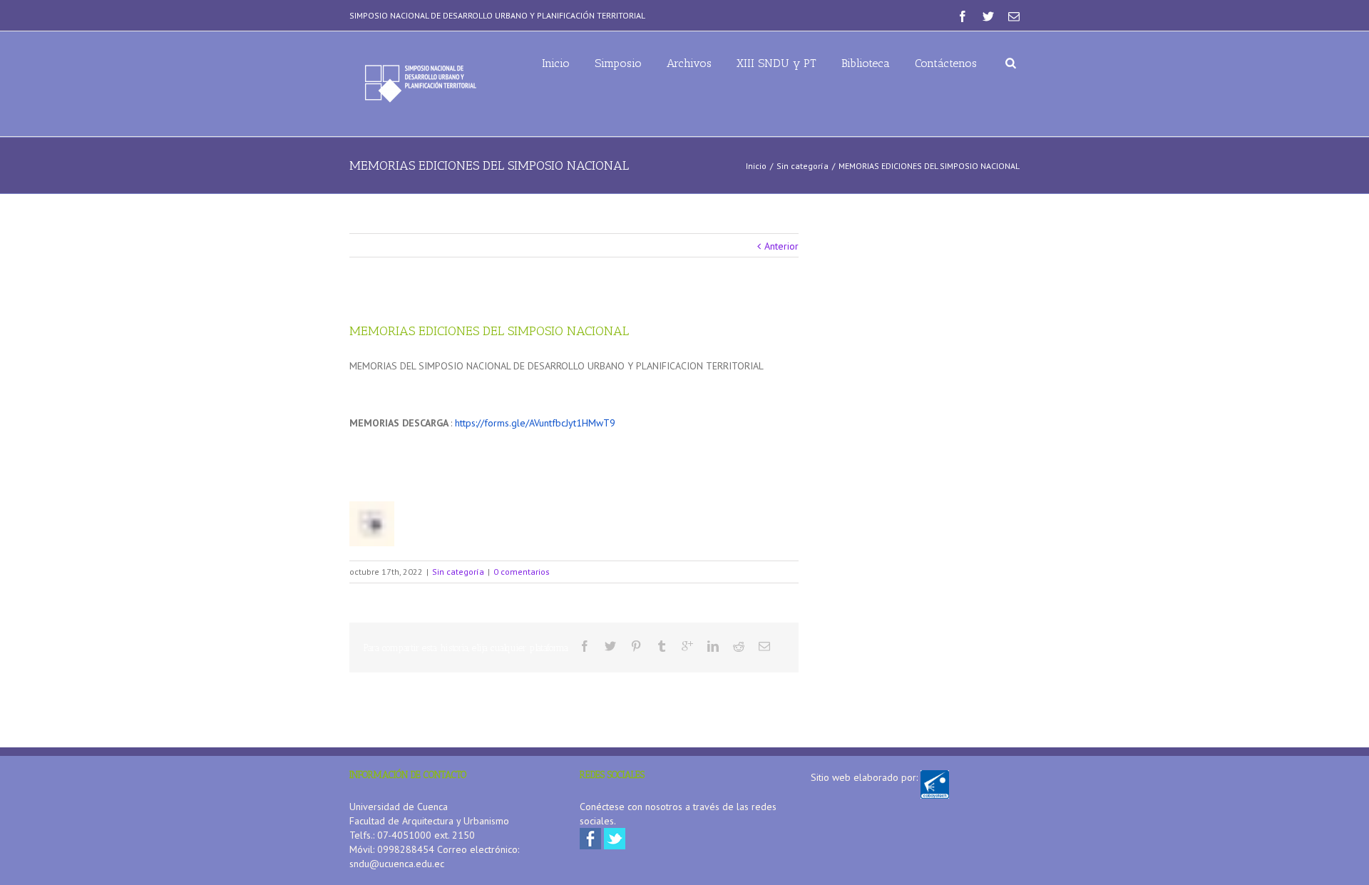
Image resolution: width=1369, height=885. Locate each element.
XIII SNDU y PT (776, 63)
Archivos (689, 63)
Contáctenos (946, 63)
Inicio (556, 63)
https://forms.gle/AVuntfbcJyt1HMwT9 (535, 422)
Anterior (781, 246)
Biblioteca (865, 63)
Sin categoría (802, 165)
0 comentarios (521, 571)
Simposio (618, 63)
